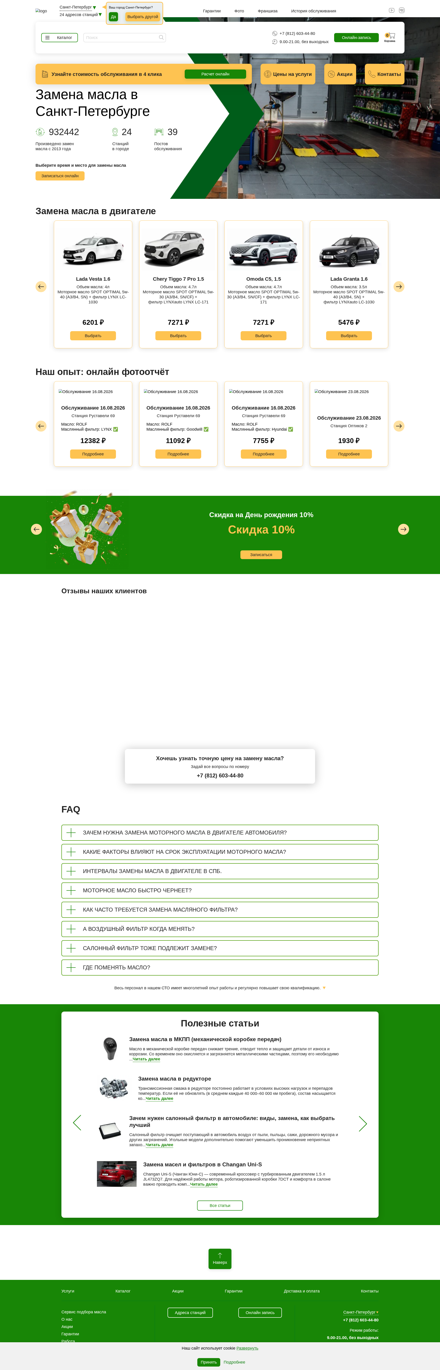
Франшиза (268, 11)
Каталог (123, 1291)
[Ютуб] (391, 11)
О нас (66, 1319)
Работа (68, 1341)
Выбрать (93, 335)
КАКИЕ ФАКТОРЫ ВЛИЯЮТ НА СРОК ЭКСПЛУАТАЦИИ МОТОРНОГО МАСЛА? (184, 852)
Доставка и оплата (302, 1291)
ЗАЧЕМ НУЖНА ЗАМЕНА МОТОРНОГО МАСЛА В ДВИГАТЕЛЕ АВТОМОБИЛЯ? (185, 832)
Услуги (67, 1291)
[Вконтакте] (401, 11)
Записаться (284, 557)
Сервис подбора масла (83, 1312)
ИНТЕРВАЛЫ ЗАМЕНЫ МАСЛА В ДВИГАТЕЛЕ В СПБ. (152, 871)
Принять (209, 1362)
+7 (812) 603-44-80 (297, 33)
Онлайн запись (260, 1312)
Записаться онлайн (60, 176)
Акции (178, 1291)
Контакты (370, 1291)
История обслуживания (313, 11)
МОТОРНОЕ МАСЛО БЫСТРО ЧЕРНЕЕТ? (137, 890)
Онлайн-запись (356, 37)
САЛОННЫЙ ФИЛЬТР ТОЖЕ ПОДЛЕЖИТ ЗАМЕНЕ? (150, 948)
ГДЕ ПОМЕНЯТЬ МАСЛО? (116, 967)
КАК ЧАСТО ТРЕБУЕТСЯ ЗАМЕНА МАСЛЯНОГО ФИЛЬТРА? (160, 910)
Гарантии (212, 11)
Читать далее (146, 1059)
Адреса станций (190, 1312)
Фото (239, 11)
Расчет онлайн (215, 74)
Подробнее (93, 454)
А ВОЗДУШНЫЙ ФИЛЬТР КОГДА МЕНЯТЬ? (139, 929)
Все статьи (220, 1205)
